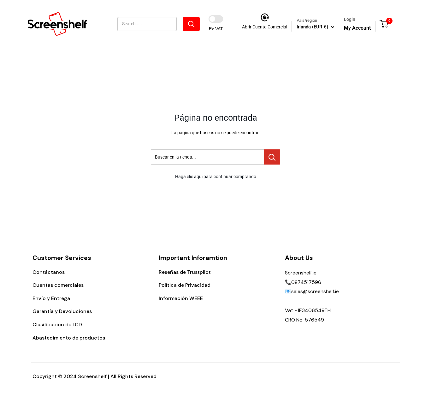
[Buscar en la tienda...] (272, 157)
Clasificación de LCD (57, 324)
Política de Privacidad (184, 285)
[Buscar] (191, 24)
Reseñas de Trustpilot (185, 272)
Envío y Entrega (51, 298)
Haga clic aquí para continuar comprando (215, 176)
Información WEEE (181, 298)
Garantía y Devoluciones (62, 311)
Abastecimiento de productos (68, 337)
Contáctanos (48, 272)
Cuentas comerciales (58, 285)
